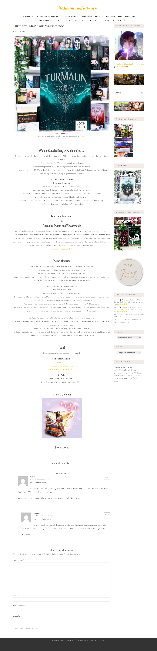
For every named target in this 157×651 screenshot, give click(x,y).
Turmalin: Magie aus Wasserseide (38, 26)
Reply (107, 477)
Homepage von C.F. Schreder (62, 366)
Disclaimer (101, 640)
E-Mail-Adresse (20, 605)
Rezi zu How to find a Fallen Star (130, 319)
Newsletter (70, 16)
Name (16, 595)
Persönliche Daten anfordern (86, 640)
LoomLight (61, 362)
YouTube (119, 64)
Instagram (139, 64)
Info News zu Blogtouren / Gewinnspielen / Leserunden (108, 16)
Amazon (82, 136)
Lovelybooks (121, 66)
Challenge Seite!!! (43, 21)
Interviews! (94, 21)
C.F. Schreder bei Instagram (61, 369)
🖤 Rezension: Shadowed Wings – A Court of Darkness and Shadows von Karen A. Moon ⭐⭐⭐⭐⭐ (129, 302)
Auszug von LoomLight (61, 249)
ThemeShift (138, 647)
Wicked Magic (124, 322)
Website (16, 616)
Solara (17, 31)
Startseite (28, 16)
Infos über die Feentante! (49, 16)
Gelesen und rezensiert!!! (70, 21)
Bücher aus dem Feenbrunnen (78, 8)
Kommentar (18, 560)
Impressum (55, 640)
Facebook (129, 64)
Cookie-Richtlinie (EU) (115, 21)
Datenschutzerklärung (68, 640)
